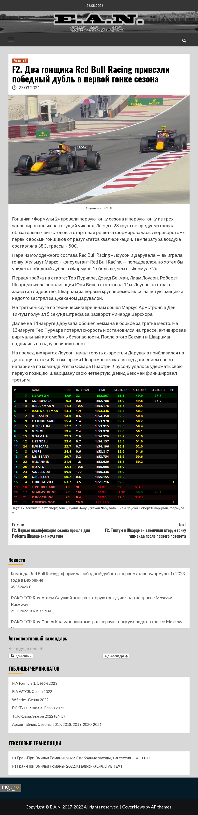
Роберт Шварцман (153, 508)
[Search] (184, 40)
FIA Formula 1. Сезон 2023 (34, 683)
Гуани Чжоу (78, 508)
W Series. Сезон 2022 (30, 699)
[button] (21, 655)
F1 (31, 587)
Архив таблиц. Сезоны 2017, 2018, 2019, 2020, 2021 (57, 724)
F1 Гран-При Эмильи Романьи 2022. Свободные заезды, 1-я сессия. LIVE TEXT (81, 758)
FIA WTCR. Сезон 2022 (32, 691)
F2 (23, 508)
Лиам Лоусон (127, 508)
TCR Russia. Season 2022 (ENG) (38, 716)
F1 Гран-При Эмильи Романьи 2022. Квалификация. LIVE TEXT (67, 766)
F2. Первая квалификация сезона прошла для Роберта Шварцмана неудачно (51, 530)
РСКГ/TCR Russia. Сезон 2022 (38, 707)
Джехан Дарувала (102, 508)
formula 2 (33, 508)
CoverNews (133, 806)
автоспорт (49, 508)
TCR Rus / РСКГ (40, 611)
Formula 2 (20, 61)
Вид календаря (114, 656)
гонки (63, 508)
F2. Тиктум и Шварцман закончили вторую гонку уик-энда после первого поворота (145, 530)
